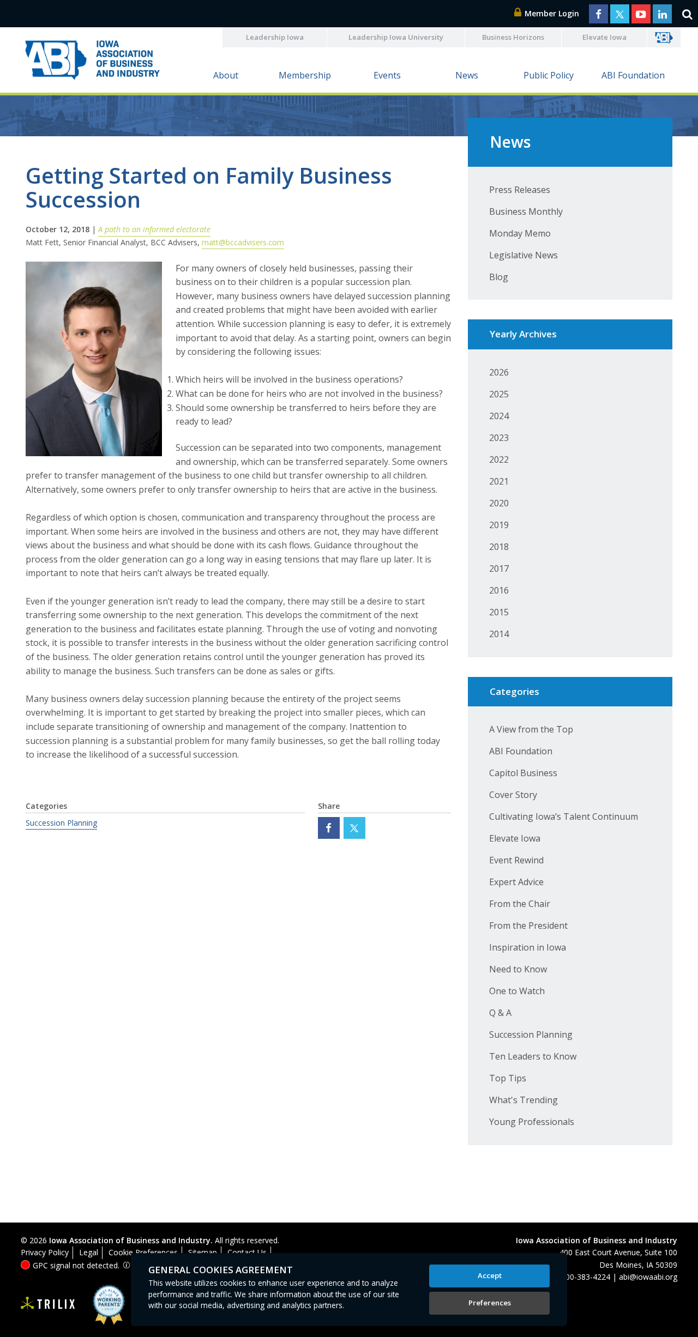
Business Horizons (513, 37)
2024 (499, 416)
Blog (498, 277)
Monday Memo (520, 233)
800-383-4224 (585, 1277)
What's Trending (523, 1100)
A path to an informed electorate (154, 229)
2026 (499, 372)
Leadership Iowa (275, 37)
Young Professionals (531, 1122)
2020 (499, 503)
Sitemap (202, 1252)
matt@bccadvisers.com (243, 242)
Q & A (500, 1013)
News (466, 75)
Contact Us (247, 1252)
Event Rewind (516, 860)
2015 (499, 612)
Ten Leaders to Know (532, 1056)
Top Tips (507, 1078)
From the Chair (519, 904)
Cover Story (513, 795)
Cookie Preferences (143, 1252)
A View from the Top (531, 729)
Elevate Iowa (604, 37)
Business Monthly (526, 211)
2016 (499, 590)
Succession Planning (61, 823)
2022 (499, 459)
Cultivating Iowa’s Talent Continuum (563, 816)
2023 (499, 438)
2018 (499, 547)
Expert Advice (516, 882)
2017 (499, 568)
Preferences (489, 1303)
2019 (499, 525)
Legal (88, 1252)
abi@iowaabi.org (648, 1277)
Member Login (550, 13)
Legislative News (523, 255)
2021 (499, 481)
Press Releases (519, 190)
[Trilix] (48, 1304)
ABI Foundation (633, 75)
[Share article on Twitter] (354, 828)
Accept (490, 1275)
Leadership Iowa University (395, 37)
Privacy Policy (45, 1252)
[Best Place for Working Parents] (100, 1304)
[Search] (687, 14)
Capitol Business (523, 773)
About (225, 75)
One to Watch (517, 991)
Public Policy (549, 75)
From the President (528, 925)
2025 (499, 394)
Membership (305, 75)
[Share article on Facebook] (329, 828)
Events (387, 75)
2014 (499, 634)
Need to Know (518, 969)
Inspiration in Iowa (527, 947)
